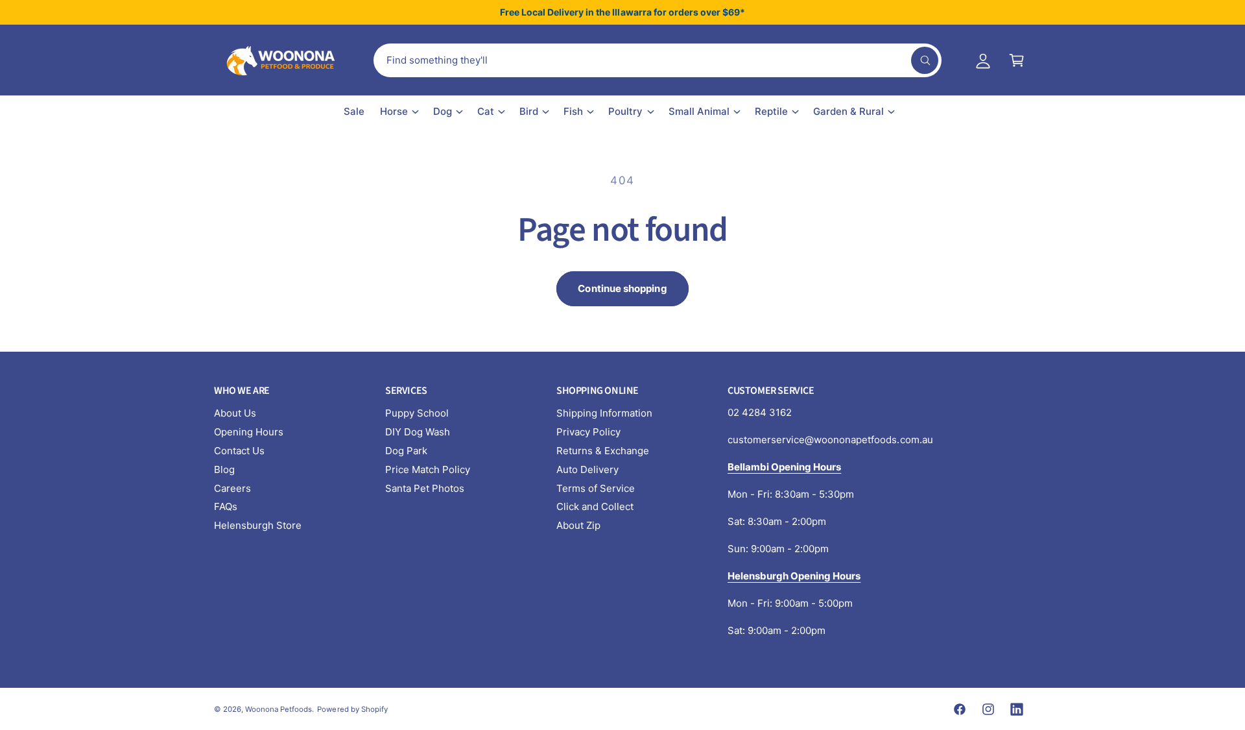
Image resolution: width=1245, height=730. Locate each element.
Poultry (625, 111)
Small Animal (699, 111)
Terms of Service (595, 488)
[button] (1017, 60)
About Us (235, 413)
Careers (232, 488)
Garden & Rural (848, 111)
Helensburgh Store (258, 525)
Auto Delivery (587, 469)
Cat (485, 111)
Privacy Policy (588, 432)
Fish (573, 111)
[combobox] (658, 60)
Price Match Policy (427, 469)
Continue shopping (622, 288)
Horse (394, 111)
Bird (528, 111)
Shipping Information (604, 413)
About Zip (578, 525)
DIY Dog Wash (417, 432)
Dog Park (406, 450)
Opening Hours (248, 432)
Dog (442, 111)
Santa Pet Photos (424, 488)
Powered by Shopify (352, 709)
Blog (224, 469)
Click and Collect (595, 506)
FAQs (225, 506)
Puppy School (417, 413)
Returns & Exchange (602, 450)
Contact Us (239, 450)
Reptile (771, 111)
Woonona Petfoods (278, 709)
